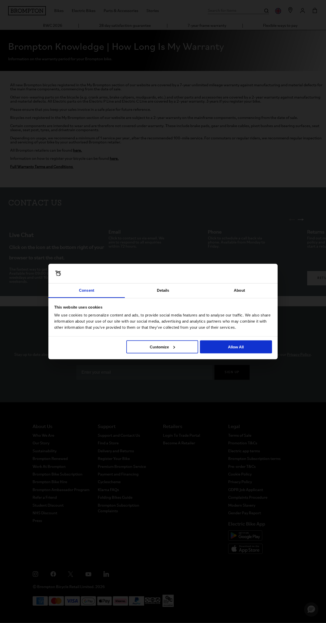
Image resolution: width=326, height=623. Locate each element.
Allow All (236, 347)
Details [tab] (163, 290)
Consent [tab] (86, 290)
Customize (159, 347)
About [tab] (239, 290)
